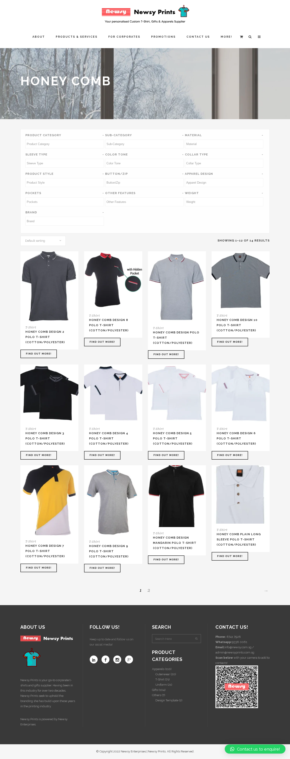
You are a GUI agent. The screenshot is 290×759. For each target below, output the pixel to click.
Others (156, 695)
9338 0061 (239, 642)
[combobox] (43, 241)
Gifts (155, 690)
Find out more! (38, 353)
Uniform (161, 684)
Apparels (158, 669)
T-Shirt (30, 327)
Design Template (166, 700)
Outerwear (162, 674)
